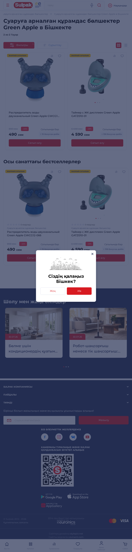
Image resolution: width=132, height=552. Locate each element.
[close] (92, 254)
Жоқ (53, 291)
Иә (79, 291)
